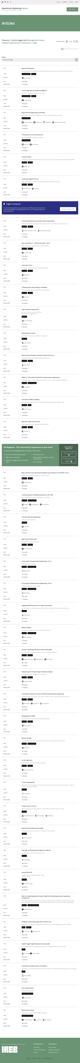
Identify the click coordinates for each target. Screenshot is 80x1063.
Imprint (34, 1058)
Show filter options (60, 41)
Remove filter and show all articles (70, 49)
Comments (64, 1)
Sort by (3, 57)
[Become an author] (10, 2)
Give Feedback (52, 1047)
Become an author (53, 1052)
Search (76, 1)
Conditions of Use (48, 1058)
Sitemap (29, 1058)
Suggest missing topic (68, 209)
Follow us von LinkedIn (69, 453)
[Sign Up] (2, 2)
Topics (73, 9)
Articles (58, 1)
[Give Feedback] (5, 2)
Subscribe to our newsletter (68, 460)
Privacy (39, 1058)
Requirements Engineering (15, 9)
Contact (36, 1052)
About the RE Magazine (40, 1050)
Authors (71, 1)
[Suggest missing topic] (8, 2)
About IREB (36, 1047)
